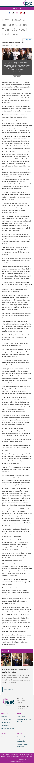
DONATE (17, 8)
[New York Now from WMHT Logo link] (27, 3)
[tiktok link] (24, 12)
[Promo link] (17, 659)
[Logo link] (8, 701)
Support (20, 733)
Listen (3, 733)
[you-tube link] (20, 12)
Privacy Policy (5, 722)
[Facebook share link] (24, 40)
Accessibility (5, 725)
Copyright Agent (29, 756)
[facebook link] (9, 12)
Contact (4, 716)
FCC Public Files (6, 719)
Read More (7, 689)
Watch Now (21, 716)
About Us (4, 713)
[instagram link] (17, 12)
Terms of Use (10, 756)
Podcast (4, 737)
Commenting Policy (7, 728)
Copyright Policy (19, 756)
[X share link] (27, 40)
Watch (19, 713)
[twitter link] (13, 12)
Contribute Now (22, 737)
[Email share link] (30, 40)
